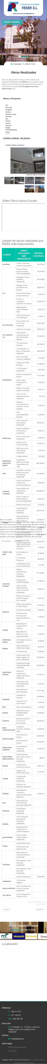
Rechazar (18, 541)
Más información (23, 544)
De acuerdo (6, 541)
